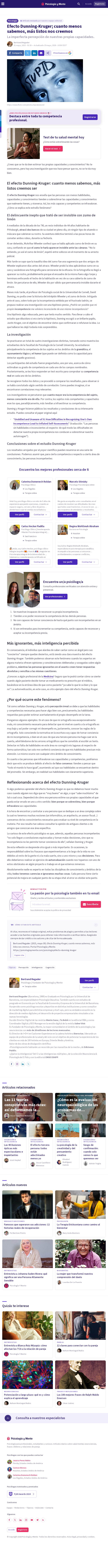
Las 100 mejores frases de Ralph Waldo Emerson (78, 1396)
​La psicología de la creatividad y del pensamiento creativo (67, 1150)
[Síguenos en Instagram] (26, 1520)
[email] (41, 53)
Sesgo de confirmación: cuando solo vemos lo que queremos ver (90, 1151)
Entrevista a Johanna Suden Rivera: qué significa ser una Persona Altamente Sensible (25, 1277)
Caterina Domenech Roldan (36, 481)
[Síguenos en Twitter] (15, 1520)
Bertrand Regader (22, 42)
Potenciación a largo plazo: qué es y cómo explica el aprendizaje (27, 1396)
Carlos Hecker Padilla (32, 526)
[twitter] (28, 53)
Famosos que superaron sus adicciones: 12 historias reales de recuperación (27, 1226)
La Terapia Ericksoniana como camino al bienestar (78, 1226)
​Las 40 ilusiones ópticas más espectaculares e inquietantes (13, 1150)
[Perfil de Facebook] (11, 1064)
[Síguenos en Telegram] (37, 1520)
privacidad (81, 1536)
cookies (91, 1536)
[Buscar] (79, 4)
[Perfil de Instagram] (17, 1064)
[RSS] (43, 1520)
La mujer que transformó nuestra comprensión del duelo (75, 1275)
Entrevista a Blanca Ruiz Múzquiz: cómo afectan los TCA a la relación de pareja (25, 1347)
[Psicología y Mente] (53, 4)
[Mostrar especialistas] (7, 1418)
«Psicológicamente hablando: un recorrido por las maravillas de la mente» (44, 1047)
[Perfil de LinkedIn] (23, 1064)
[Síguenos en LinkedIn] (20, 1520)
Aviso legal (71, 1536)
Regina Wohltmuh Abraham (84, 526)
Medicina (48, 676)
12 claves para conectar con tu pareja (77, 1345)
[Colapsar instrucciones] (96, 925)
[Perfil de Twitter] (28, 1064)
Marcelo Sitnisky (78, 481)
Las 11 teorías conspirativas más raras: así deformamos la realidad (25, 1104)
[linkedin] (34, 53)
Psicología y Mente (33, 1026)
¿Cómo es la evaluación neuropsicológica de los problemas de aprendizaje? (77, 1104)
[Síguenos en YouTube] (32, 1520)
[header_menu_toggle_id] (3, 4)
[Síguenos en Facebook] (9, 1520)
